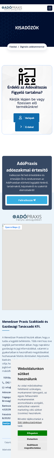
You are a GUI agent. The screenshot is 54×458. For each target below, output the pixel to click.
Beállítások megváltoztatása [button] (32, 446)
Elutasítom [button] (32, 439)
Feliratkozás (25, 200)
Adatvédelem (8, 449)
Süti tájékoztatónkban (30, 422)
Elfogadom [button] (32, 433)
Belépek (29, 118)
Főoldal (13, 47)
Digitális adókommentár (32, 47)
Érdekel (29, 127)
